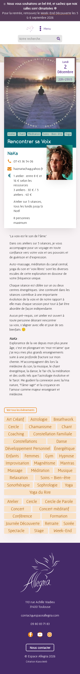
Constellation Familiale (52, 433)
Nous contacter (40, 647)
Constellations (25, 441)
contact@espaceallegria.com (40, 615)
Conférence (22, 516)
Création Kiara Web (36, 661)
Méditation (40, 470)
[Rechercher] (59, 38)
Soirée (69, 523)
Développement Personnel (27, 448)
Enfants (12, 455)
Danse (61, 441)
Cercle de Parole (59, 501)
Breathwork (63, 419)
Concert (17, 508)
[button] (76, 3)
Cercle (13, 426)
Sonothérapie (18, 485)
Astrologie (38, 419)
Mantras (67, 463)
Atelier (12, 501)
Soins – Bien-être (55, 477)
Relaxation (19, 477)
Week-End (63, 530)
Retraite (51, 523)
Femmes (32, 455)
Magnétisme (44, 463)
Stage (39, 530)
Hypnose (66, 455)
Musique (65, 470)
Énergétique (64, 448)
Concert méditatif (54, 508)
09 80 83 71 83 (40, 624)
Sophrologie (47, 485)
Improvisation (17, 463)
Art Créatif (15, 419)
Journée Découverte (23, 523)
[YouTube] (40, 634)
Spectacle (16, 530)
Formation (58, 516)
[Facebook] (30, 634)
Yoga (69, 485)
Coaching (16, 433)
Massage (15, 470)
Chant (67, 426)
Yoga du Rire (40, 492)
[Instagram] (49, 634)
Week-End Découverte (56, 13)
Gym (49, 455)
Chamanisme (40, 426)
